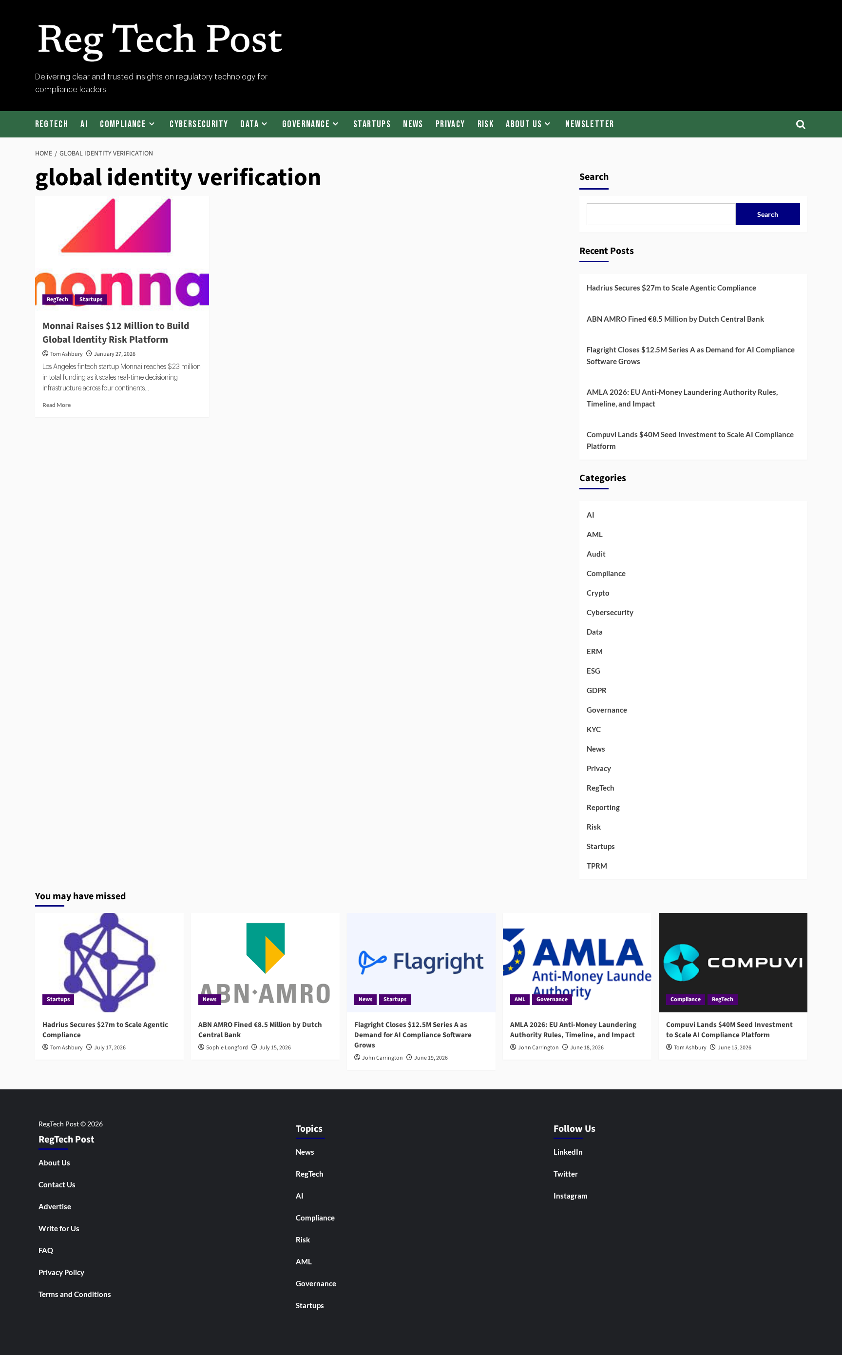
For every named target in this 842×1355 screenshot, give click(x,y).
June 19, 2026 (431, 1058)
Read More (56, 404)
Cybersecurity (199, 124)
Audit (596, 553)
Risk (486, 124)
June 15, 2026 (734, 1048)
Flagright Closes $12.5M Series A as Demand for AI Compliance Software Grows (691, 355)
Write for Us (58, 1228)
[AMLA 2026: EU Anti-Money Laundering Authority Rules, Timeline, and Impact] (577, 962)
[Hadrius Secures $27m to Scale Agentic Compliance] (109, 962)
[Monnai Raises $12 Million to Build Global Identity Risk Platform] (122, 254)
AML (595, 534)
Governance (306, 124)
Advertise (54, 1206)
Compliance (123, 124)
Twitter (566, 1173)
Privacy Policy (61, 1272)
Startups (372, 124)
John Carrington (382, 1058)
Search (594, 177)
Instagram (571, 1195)
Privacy (450, 124)
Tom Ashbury (66, 354)
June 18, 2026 (587, 1048)
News (413, 124)
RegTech (52, 124)
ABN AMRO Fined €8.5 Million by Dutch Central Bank (675, 318)
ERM (595, 651)
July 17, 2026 (110, 1048)
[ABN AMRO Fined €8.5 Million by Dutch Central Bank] (265, 962)
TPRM (597, 865)
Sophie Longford (227, 1048)
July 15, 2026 (275, 1048)
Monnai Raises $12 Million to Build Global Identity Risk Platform (115, 333)
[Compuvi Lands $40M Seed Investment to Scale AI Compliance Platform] (733, 962)
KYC (594, 729)
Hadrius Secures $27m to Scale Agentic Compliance (671, 287)
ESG (593, 670)
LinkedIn (568, 1151)
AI (84, 124)
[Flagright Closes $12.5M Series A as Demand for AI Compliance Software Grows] (421, 962)
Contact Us (57, 1184)
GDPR (597, 690)
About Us (524, 124)
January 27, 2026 (114, 354)
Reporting (603, 807)
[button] (801, 124)
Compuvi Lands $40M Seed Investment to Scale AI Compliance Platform (690, 440)
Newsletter (589, 124)
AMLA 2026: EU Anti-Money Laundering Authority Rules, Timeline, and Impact (682, 397)
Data (249, 124)
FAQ (45, 1250)
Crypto (598, 592)
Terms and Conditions (74, 1294)
